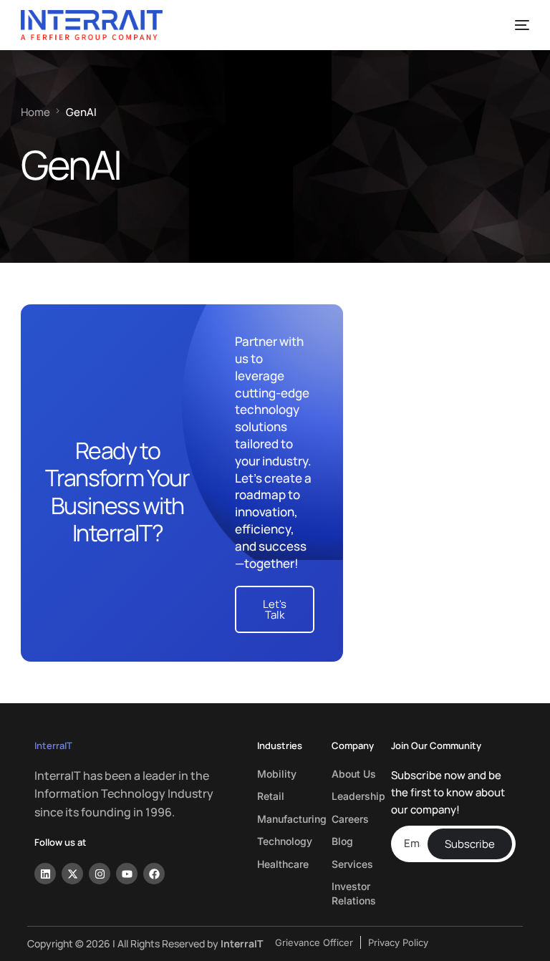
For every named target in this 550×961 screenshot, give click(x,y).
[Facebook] (154, 873)
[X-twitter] (72, 873)
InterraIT (53, 745)
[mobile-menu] (514, 25)
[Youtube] (127, 873)
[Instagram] (99, 873)
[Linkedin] (45, 873)
